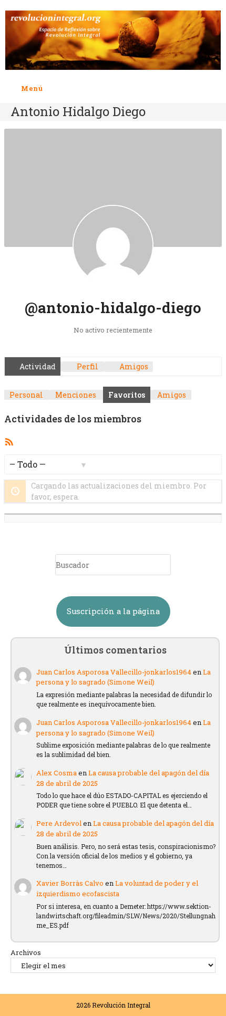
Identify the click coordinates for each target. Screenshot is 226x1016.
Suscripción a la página (113, 611)
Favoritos (126, 395)
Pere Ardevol (58, 823)
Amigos (133, 366)
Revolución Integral (121, 1005)
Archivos (26, 952)
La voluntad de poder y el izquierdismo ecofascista (117, 888)
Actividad (37, 366)
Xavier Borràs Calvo (70, 883)
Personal (26, 395)
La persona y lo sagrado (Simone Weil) (123, 677)
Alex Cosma (56, 772)
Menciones (75, 395)
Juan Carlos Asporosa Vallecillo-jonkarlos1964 (113, 672)
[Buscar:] (51, 88)
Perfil (86, 366)
